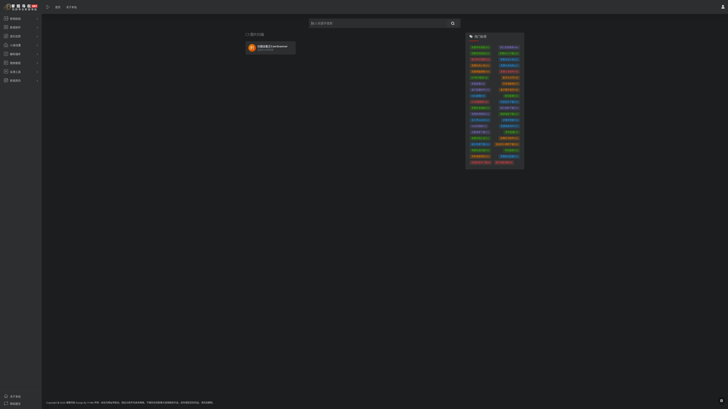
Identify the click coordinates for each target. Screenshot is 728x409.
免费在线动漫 (480, 150)
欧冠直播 (511, 95)
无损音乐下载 (509, 101)
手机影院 (511, 150)
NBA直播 (478, 95)
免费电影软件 (509, 126)
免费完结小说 (480, 138)
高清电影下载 (509, 114)
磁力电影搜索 (504, 162)
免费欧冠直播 (509, 156)
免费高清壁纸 (480, 114)
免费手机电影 (480, 47)
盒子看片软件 (509, 89)
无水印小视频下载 (507, 144)
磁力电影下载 (509, 108)
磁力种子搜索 (480, 59)
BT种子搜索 (479, 77)
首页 (57, 7)
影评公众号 (510, 77)
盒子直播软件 (480, 89)
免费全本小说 (509, 59)
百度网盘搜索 (480, 71)
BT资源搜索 (479, 101)
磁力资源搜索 (509, 47)
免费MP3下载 (509, 53)
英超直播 (478, 83)
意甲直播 (511, 132)
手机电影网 (510, 83)
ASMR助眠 (479, 126)
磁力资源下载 (480, 144)
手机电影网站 (480, 156)
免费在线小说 (480, 65)
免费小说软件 (509, 71)
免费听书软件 (509, 138)
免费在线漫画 (480, 108)
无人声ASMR (480, 120)
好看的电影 (510, 120)
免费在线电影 (509, 65)
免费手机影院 (480, 53)
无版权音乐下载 (480, 162)
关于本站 (71, 7)
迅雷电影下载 (480, 132)
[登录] (723, 7)
